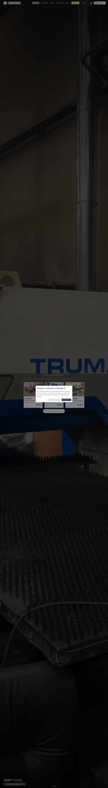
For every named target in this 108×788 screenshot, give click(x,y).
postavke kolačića (54, 400)
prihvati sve (66, 400)
